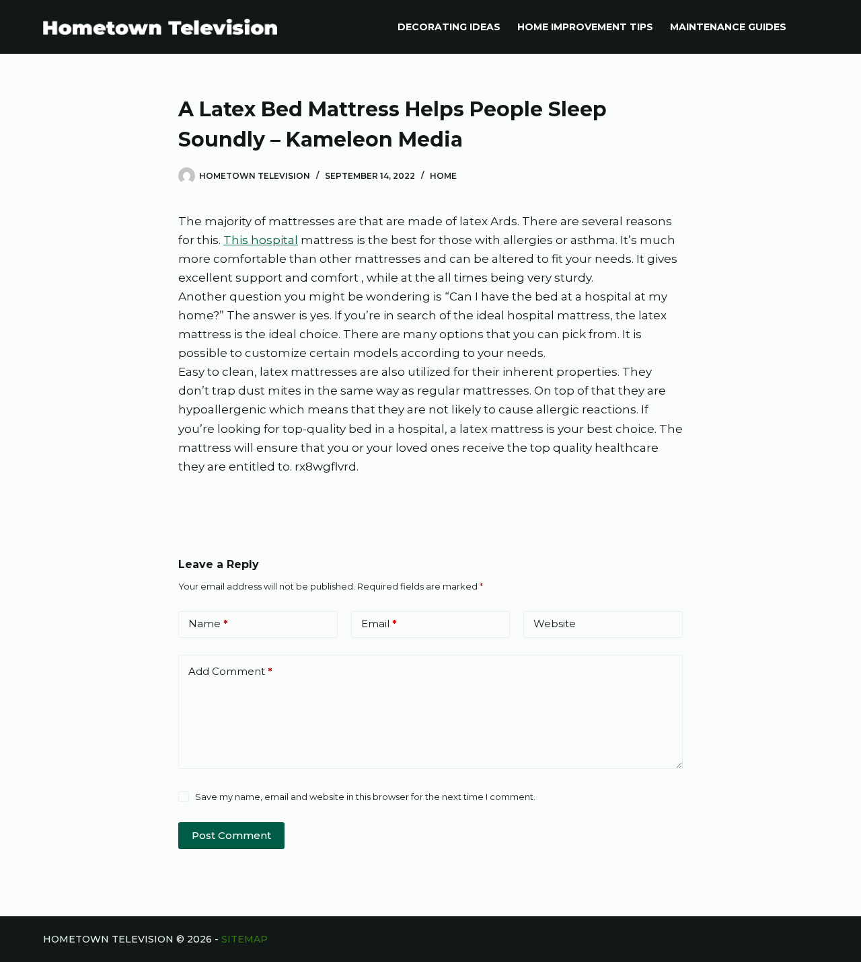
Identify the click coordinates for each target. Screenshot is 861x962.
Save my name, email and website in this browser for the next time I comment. (365, 796)
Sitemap (244, 939)
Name (208, 623)
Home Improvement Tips (585, 27)
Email (379, 623)
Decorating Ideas (449, 27)
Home (443, 176)
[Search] (813, 27)
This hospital (260, 240)
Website (554, 623)
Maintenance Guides (728, 27)
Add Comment (230, 671)
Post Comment (231, 835)
